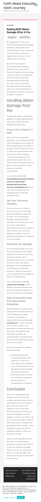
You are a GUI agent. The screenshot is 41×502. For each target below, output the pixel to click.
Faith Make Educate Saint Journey (19, 5)
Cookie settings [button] (9, 497)
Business (10, 25)
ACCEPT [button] (20, 497)
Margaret (12, 37)
